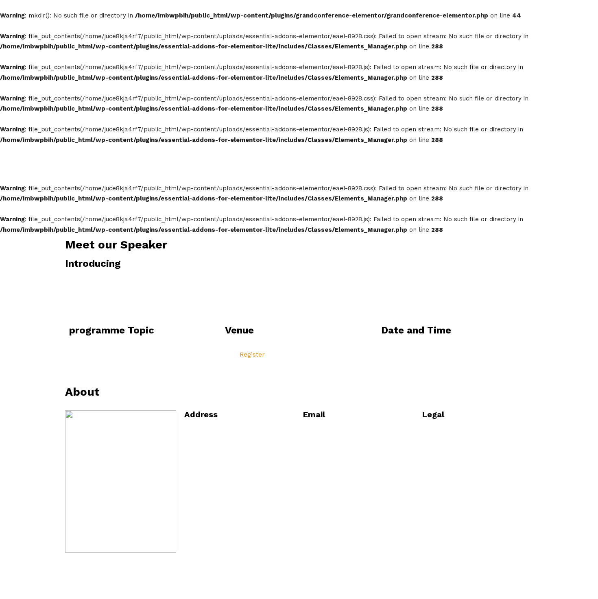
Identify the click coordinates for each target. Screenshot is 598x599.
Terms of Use (450, 473)
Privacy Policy (450, 454)
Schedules (422, 9)
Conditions (445, 436)
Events (547, 9)
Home (348, 9)
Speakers (507, 9)
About (382, 9)
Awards (465, 9)
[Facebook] (75, 563)
